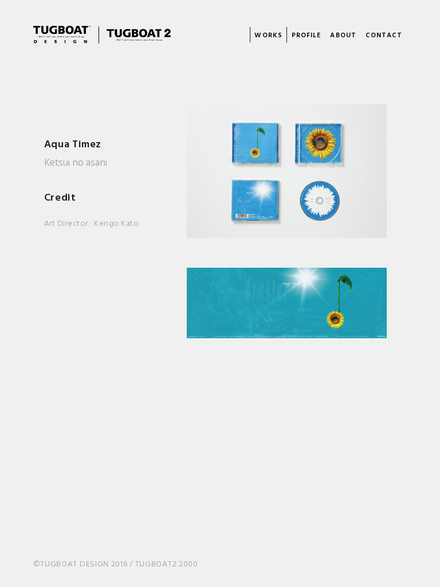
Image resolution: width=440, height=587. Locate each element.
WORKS (268, 35)
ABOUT (343, 35)
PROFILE (306, 35)
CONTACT (384, 35)
